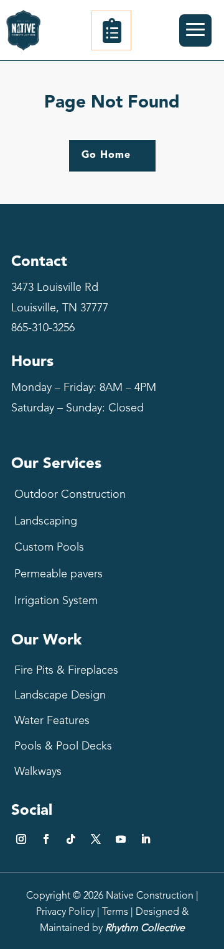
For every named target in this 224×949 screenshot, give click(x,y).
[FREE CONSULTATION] (111, 30)
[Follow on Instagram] (21, 839)
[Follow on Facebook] (46, 839)
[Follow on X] (96, 839)
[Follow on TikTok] (71, 839)
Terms (115, 912)
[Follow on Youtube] (121, 839)
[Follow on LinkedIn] (146, 839)
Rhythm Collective (145, 928)
